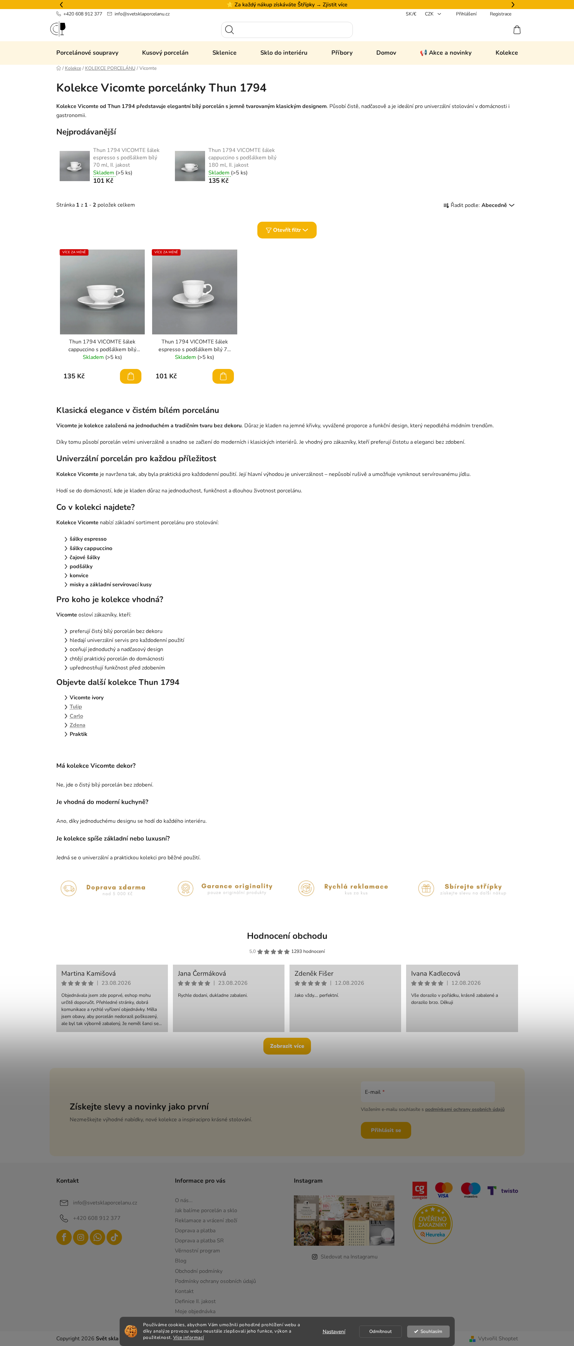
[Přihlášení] (492, 30)
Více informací (188, 1337)
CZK (430, 14)
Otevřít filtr (287, 230)
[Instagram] (80, 1237)
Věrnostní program (197, 1250)
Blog (180, 1260)
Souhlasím (431, 1331)
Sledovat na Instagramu (349, 1256)
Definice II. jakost (195, 1301)
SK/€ (411, 14)
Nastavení (334, 1331)
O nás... (184, 1200)
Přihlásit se (386, 1130)
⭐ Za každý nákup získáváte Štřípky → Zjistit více (287, 4)
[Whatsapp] (97, 1237)
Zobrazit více (287, 1046)
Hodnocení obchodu (287, 936)
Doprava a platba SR (199, 1240)
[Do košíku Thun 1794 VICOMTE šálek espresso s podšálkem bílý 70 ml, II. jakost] (223, 376)
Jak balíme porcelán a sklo (206, 1210)
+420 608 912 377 (82, 14)
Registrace (500, 14)
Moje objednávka (195, 1311)
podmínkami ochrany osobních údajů (465, 1109)
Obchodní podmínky (198, 1271)
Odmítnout (380, 1331)
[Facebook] (64, 1237)
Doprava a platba (195, 1230)
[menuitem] (87, 52)
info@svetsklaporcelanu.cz (142, 14)
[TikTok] (114, 1237)
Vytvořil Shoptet (498, 1338)
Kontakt (184, 1291)
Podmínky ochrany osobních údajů (215, 1281)
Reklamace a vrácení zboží (206, 1220)
